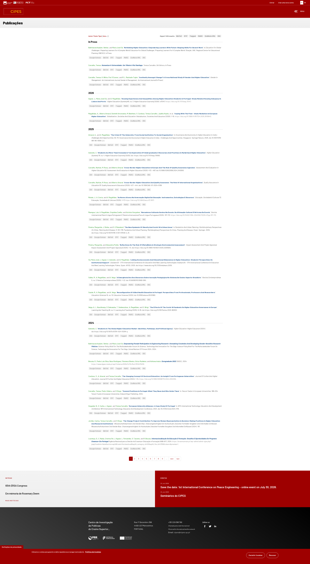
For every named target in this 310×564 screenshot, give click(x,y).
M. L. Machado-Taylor (130, 77)
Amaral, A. (92, 135)
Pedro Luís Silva (103, 361)
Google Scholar (95, 58)
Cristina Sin (109, 439)
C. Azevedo (112, 260)
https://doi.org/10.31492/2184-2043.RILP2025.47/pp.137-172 (193, 215)
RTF (185, 36)
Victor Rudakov (140, 361)
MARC (200, 36)
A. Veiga (113, 277)
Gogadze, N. (92, 406)
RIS (219, 36)
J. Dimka (106, 227)
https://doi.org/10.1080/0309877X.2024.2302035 (157, 379)
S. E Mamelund (118, 227)
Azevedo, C (92, 153)
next (172, 459)
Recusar (272, 555)
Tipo (99, 36)
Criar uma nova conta (286, 3)
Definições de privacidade (12, 547)
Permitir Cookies (255, 555)
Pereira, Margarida (95, 227)
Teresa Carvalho (151, 114)
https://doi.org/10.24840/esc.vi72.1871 (139, 200)
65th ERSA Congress (16, 485)
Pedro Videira (107, 391)
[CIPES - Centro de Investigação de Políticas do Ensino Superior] (13, 11)
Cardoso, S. (92, 376)
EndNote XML (210, 36)
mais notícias (12, 500)
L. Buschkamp (101, 307)
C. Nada (101, 439)
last (178, 459)
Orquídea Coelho (116, 212)
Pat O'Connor (113, 77)
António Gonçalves (133, 212)
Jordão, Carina (94, 421)
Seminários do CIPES (173, 495)
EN (305, 2)
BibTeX (179, 36)
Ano (104, 36)
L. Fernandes (126, 439)
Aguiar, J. (91, 99)
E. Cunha (101, 406)
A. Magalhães (115, 99)
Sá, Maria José (93, 260)
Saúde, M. (91, 292)
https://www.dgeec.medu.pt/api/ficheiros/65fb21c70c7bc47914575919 (117, 364)
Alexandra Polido (112, 245)
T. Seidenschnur (122, 307)
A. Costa (99, 197)
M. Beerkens (131, 114)
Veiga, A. (91, 307)
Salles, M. (91, 277)
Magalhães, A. (93, 114)
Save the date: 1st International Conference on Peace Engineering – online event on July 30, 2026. (218, 487)
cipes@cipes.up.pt (182, 532)
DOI (91, 145)
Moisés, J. (92, 197)
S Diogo (118, 391)
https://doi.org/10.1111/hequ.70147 (178, 101)
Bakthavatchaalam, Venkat (98, 48)
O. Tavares (136, 439)
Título (95, 36)
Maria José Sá (117, 48)
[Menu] (295, 11)
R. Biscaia (147, 439)
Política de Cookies (93, 552)
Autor (90, 36)
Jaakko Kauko (163, 114)
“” (163, 48)
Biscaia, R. (92, 361)
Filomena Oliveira (128, 361)
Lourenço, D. (92, 439)
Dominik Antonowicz (119, 114)
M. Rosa (105, 168)
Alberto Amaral (105, 114)
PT (302, 2)
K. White (105, 77)
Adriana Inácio (155, 361)
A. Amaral (101, 376)
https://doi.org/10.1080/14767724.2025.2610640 (193, 116)
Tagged (193, 36)
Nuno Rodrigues (115, 361)
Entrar (272, 3)
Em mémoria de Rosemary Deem (22, 493)
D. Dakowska (111, 307)
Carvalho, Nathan (94, 168)
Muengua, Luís (93, 212)
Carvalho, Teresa (94, 65)
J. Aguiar (103, 260)
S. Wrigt (146, 307)
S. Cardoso (140, 114)
